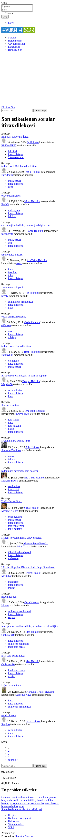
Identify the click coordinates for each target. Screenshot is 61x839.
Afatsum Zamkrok (11, 450)
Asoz (19, 263)
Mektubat (6, 576)
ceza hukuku (15, 390)
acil (10, 242)
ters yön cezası (16, 525)
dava (10, 307)
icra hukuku (14, 425)
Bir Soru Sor (15, 49)
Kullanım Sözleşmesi (19, 818)
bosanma (6, 806)
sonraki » (13, 759)
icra (18, 797)
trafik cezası (14, 180)
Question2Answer (24, 836)
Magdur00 (7, 384)
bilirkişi (12, 216)
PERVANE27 (8, 145)
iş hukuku (40, 800)
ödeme (11, 459)
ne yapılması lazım (19, 803)
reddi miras (14, 486)
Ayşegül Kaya (23, 694)
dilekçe (12, 337)
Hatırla (9, 13)
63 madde (13, 360)
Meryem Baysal (9, 480)
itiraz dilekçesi (15, 154)
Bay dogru (7, 174)
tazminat (12, 272)
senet (21, 806)
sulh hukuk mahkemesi (20, 301)
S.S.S (11, 827)
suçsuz (11, 617)
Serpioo (5, 724)
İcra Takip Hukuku (37, 260)
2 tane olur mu (16, 157)
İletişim (12, 815)
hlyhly (4, 295)
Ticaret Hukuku (32, 572)
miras (29, 797)
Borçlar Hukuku (31, 381)
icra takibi (13, 419)
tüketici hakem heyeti (19, 552)
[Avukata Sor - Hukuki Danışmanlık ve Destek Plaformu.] (18, 31)
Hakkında (13, 821)
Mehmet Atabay (9, 510)
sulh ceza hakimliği (18, 643)
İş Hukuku (33, 142)
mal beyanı (14, 210)
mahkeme (13, 558)
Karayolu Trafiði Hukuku (40, 691)
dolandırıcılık (37, 803)
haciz (11, 428)
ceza (10, 186)
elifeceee (6, 325)
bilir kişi (12, 151)
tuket (10, 275)
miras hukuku (52, 803)
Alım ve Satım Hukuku (35, 543)
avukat (11, 676)
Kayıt (11, 22)
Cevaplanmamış (16, 43)
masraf (11, 587)
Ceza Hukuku (35, 230)
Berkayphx (7, 354)
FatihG (5, 204)
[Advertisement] (30, 79)
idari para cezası (16, 646)
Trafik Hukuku (32, 171)
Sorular (12, 37)
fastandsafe (7, 233)
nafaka (11, 456)
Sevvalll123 (22, 413)
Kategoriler (14, 46)
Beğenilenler (15, 40)
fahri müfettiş (15, 528)
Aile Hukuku (32, 292)
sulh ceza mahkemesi (19, 611)
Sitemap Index (16, 824)
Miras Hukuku (32, 201)
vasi (10, 331)
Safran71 (21, 546)
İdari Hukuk (32, 631)
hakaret (5, 803)
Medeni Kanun (32, 322)
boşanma (51, 797)
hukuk (14, 806)
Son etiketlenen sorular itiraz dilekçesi (21, 809)
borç (3, 800)
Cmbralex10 (8, 634)
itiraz (10, 269)
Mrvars (5, 605)
